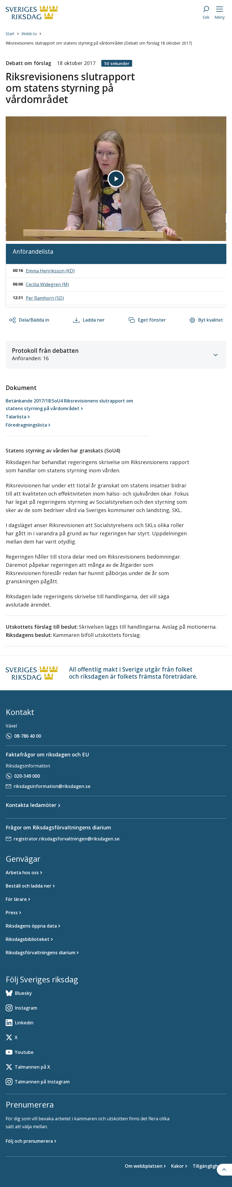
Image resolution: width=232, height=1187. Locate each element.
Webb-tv (29, 33)
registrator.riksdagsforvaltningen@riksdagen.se (67, 839)
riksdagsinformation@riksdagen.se (52, 786)
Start (10, 33)
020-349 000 (27, 776)
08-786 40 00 (27, 736)
